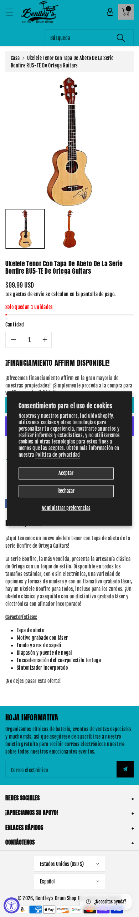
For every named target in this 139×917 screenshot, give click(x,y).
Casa (15, 58)
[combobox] (89, 38)
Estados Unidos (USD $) (62, 864)
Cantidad (14, 324)
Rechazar (65, 491)
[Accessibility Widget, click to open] (12, 905)
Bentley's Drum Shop (56, 898)
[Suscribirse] (125, 769)
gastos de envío (29, 294)
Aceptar (65, 473)
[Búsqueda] (120, 38)
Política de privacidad (57, 455)
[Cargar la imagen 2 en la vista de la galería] (70, 228)
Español (47, 881)
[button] (12, 11)
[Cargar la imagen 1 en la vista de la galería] (25, 228)
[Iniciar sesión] (110, 12)
